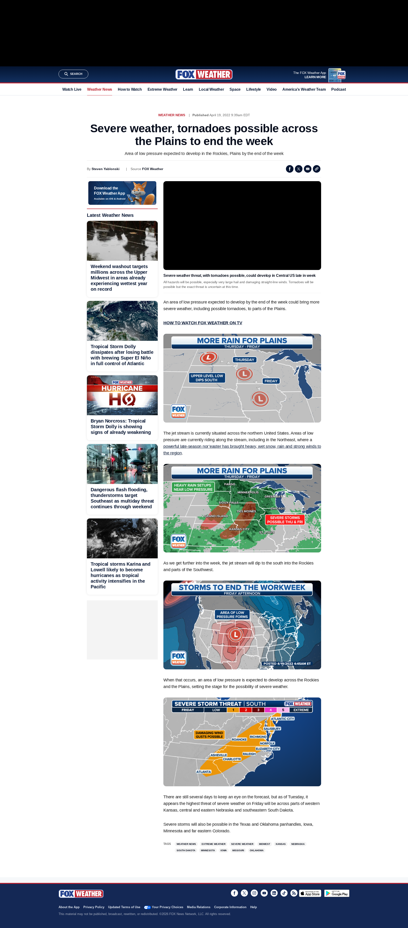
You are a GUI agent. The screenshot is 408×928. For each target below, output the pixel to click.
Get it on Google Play (336, 893)
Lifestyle (253, 89)
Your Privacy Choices (167, 907)
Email (307, 169)
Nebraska (298, 844)
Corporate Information (230, 907)
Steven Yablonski (105, 169)
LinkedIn (274, 893)
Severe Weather (242, 844)
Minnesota (208, 850)
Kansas (281, 844)
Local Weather (211, 89)
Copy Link (316, 169)
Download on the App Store (310, 893)
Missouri (238, 850)
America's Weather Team (304, 89)
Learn (188, 89)
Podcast (338, 89)
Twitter (298, 169)
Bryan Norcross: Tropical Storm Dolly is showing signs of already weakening (121, 426)
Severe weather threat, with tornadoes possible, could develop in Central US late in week (239, 276)
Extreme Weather (163, 89)
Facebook (289, 169)
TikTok (284, 893)
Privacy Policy (93, 907)
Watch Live (71, 89)
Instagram (254, 893)
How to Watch (130, 89)
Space (235, 89)
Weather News (99, 89)
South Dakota (186, 850)
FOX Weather (152, 169)
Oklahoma (257, 850)
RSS (294, 893)
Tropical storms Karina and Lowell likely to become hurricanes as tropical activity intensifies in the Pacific (120, 575)
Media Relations (198, 907)
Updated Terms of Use (124, 907)
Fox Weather (204, 74)
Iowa (224, 850)
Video (272, 89)
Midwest (264, 844)
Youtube (264, 893)
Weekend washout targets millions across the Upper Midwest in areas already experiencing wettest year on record (119, 278)
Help (253, 907)
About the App (69, 907)
